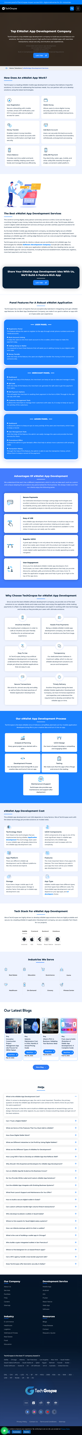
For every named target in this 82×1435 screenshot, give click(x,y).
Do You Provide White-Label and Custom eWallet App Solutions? (30, 1178)
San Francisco (32, 1359)
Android (46, 1290)
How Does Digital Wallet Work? (18, 1135)
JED (70, 1375)
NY (36, 1375)
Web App (46, 1305)
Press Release (48, 1325)
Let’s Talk (39, 55)
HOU (42, 1375)
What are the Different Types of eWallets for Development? (28, 1149)
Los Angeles (44, 1359)
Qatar (38, 1362)
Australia (52, 1365)
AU (33, 1378)
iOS (44, 1294)
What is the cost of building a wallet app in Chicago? (26, 1235)
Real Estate (8, 1337)
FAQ (5, 1298)
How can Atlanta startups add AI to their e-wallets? (25, 1228)
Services (7, 1290)
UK (27, 1365)
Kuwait (59, 1362)
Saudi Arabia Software (12, 1362)
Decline (26, 1432)
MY (11, 1378)
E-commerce (9, 1322)
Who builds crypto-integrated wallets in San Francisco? (27, 1242)
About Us (7, 1286)
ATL (16, 1375)
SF (32, 1375)
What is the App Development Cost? (23, 1096)
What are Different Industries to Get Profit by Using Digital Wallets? (31, 1142)
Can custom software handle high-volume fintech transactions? (30, 1207)
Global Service (63, 1365)
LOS (22, 1375)
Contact (46, 1329)
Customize (16, 1432)
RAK (64, 1375)
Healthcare (8, 1325)
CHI (11, 1375)
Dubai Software (9, 1365)
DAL (5, 1375)
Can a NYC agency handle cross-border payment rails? (26, 1257)
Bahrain (52, 1362)
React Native (47, 1301)
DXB (48, 1375)
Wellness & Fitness (11, 1333)
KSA (53, 1375)
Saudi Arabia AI (27, 1362)
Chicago (14, 1359)
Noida (17, 1378)
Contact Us (33, 1421)
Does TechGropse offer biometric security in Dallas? (25, 1264)
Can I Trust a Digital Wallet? (16, 1121)
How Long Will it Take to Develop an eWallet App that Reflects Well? (32, 1156)
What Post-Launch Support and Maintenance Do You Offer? (29, 1192)
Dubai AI (21, 1365)
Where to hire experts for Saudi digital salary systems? (26, 1221)
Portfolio (7, 1294)
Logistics (7, 1329)
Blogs (45, 1322)
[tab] (24, 931)
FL (27, 1375)
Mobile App (47, 1286)
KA (59, 1375)
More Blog (40, 1067)
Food (6, 1340)
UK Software (35, 1365)
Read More (11, 1055)
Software (46, 1309)
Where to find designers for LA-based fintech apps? (25, 1250)
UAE (5, 1378)
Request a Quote (49, 1333)
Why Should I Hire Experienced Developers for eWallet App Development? (34, 1164)
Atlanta (22, 1359)
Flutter (45, 1298)
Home (11, 68)
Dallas (6, 1359)
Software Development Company (37, 245)
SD (28, 1378)
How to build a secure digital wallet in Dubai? (23, 1199)
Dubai (67, 1362)
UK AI (45, 1365)
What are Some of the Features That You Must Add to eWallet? (30, 1128)
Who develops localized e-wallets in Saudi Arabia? (25, 1214)
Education (8, 1344)
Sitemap (7, 1305)
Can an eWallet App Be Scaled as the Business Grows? (26, 1171)
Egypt (44, 1362)
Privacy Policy (22, 1421)
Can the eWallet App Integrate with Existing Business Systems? (30, 1185)
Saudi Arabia (64, 1359)
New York (54, 1359)
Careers (7, 1301)
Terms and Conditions (48, 1421)
